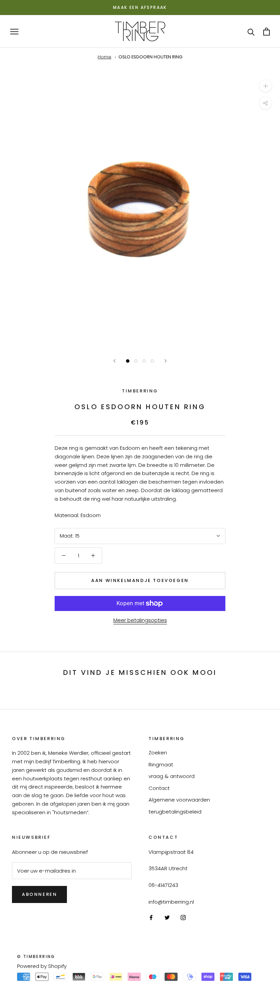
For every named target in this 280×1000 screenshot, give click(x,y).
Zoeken (158, 752)
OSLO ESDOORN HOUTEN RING (150, 57)
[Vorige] (114, 360)
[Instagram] (183, 917)
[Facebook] (151, 917)
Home (104, 57)
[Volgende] (166, 360)
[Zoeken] (251, 31)
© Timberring (36, 956)
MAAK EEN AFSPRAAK (140, 7)
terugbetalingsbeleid (175, 811)
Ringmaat (161, 764)
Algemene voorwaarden (179, 799)
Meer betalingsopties (140, 620)
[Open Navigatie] (14, 31)
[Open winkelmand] (266, 32)
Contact (159, 788)
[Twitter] (167, 917)
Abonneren (39, 894)
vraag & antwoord (172, 776)
